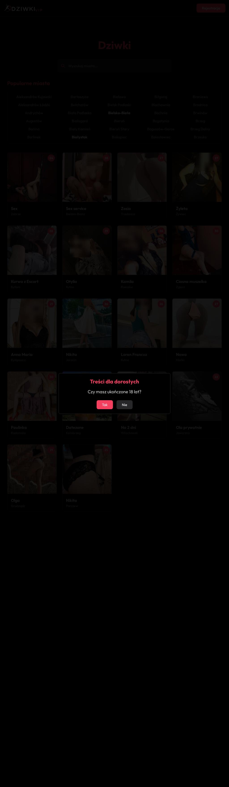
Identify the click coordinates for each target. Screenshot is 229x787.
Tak (105, 404)
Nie (124, 404)
